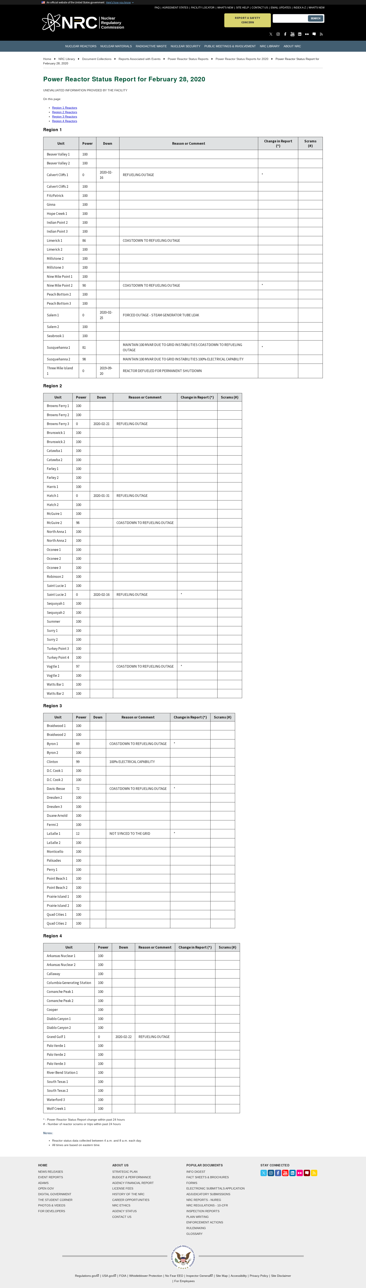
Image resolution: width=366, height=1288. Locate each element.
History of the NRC (128, 1194)
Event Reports (50, 1177)
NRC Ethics (121, 1205)
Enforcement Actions (204, 1222)
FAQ (157, 7)
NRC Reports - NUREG (203, 1200)
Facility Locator (203, 7)
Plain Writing (197, 1217)
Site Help (242, 7)
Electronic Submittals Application (215, 1188)
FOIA (122, 1275)
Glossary (194, 1233)
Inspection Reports (202, 1211)
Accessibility (239, 1275)
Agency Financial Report (133, 1183)
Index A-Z (300, 7)
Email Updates (281, 7)
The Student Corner (55, 1200)
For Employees (184, 1281)
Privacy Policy (259, 1275)
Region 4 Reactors (64, 121)
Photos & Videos (51, 1205)
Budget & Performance (131, 1177)
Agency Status (124, 1211)
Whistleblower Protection (145, 1275)
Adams (43, 1183)
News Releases (50, 1171)
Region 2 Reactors (64, 112)
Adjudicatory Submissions (208, 1194)
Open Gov (46, 1188)
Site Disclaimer (281, 1275)
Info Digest (195, 1171)
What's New (225, 7)
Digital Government (54, 1194)
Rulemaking (196, 1228)
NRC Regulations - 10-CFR (207, 1205)
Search (315, 18)
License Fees (122, 1188)
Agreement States (175, 7)
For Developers (51, 1211)
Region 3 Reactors (64, 116)
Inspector (198, 1275)
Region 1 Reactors (64, 107)
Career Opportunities (130, 1200)
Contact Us (260, 7)
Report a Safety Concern (247, 20)
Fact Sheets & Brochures (207, 1177)
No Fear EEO (174, 1275)
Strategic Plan (124, 1171)
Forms (191, 1183)
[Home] (64, 23)
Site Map (222, 1275)
